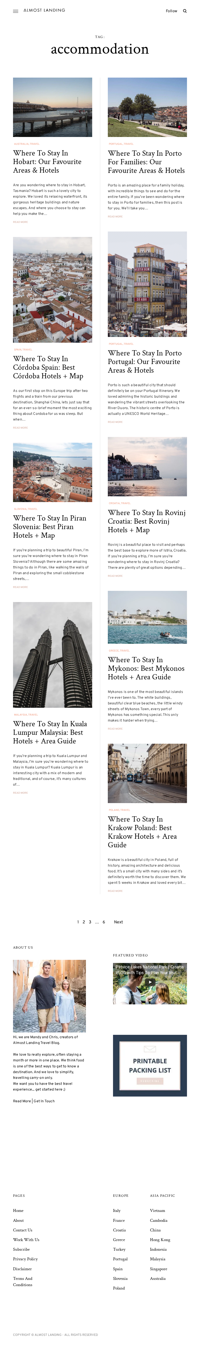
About (18, 1220)
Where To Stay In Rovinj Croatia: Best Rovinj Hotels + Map (147, 521)
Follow (172, 11)
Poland (114, 810)
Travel (35, 144)
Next (118, 922)
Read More (20, 222)
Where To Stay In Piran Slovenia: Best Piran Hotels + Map (49, 527)
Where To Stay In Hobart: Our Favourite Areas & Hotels (47, 162)
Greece (114, 651)
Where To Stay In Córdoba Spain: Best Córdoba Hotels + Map (48, 367)
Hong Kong (160, 1240)
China (155, 1230)
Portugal (116, 144)
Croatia (114, 503)
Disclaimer (22, 1269)
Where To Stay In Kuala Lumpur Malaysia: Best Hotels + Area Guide (50, 732)
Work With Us (26, 1240)
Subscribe (21, 1249)
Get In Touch (44, 1101)
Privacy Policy (25, 1259)
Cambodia (158, 1220)
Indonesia (158, 1249)
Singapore (158, 1269)
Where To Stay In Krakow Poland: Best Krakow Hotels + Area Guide (142, 832)
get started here (49, 1089)
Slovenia (20, 509)
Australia (21, 144)
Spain (17, 350)
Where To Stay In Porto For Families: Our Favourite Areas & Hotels (146, 162)
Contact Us (22, 1230)
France (119, 1220)
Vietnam (157, 1211)
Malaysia (20, 715)
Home (18, 1211)
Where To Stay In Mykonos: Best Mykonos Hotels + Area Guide (146, 668)
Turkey (119, 1249)
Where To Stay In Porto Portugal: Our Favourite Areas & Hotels (145, 361)
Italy (117, 1211)
